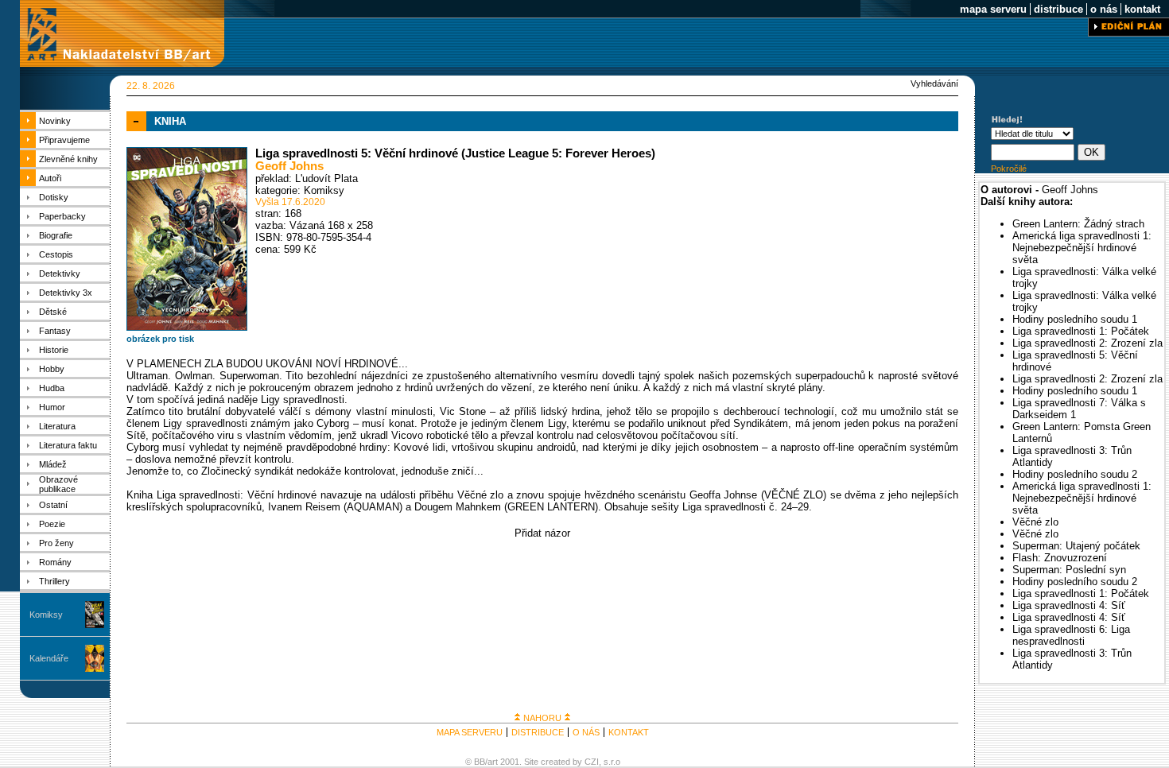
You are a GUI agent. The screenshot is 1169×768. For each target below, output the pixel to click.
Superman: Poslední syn (1069, 570)
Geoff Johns (289, 166)
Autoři (50, 178)
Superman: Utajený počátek (1076, 546)
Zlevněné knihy (68, 159)
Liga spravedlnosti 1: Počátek (1080, 331)
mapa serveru (993, 9)
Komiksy (46, 614)
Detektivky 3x (65, 292)
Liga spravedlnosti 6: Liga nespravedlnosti (1071, 635)
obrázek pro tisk (160, 338)
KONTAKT (628, 732)
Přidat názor (542, 533)
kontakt (1142, 9)
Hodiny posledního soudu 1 (1074, 319)
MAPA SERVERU (470, 732)
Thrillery (54, 581)
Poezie (52, 524)
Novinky (55, 121)
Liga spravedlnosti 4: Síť (1068, 605)
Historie (53, 350)
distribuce (1058, 9)
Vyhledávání (934, 83)
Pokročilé (1009, 168)
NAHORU (542, 718)
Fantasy (55, 331)
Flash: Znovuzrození (1059, 558)
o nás (1103, 9)
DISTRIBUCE (537, 732)
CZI (591, 761)
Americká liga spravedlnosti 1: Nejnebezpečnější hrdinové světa (1082, 248)
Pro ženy (56, 543)
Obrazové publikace (58, 484)
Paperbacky (62, 216)
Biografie (55, 235)
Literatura (57, 426)
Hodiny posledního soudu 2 (1074, 474)
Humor (52, 407)
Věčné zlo (1035, 522)
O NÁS (586, 732)
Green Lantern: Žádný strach (1078, 224)
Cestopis (56, 254)
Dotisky (53, 197)
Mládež (53, 464)
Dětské (53, 311)
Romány (55, 562)
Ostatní (53, 505)
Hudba (51, 388)
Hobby (51, 369)
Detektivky (59, 273)
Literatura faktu (68, 445)
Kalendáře (48, 658)
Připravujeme (64, 140)
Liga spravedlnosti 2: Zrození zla (1087, 343)
